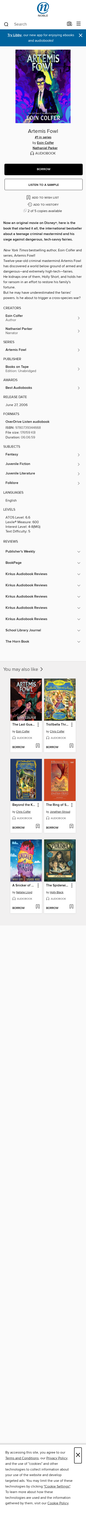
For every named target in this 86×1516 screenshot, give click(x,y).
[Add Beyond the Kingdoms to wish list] (37, 826)
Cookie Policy (57, 1503)
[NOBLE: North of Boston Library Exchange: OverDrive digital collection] (43, 9)
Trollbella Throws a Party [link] (57, 725)
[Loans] (69, 24)
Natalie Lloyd (24, 892)
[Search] (6, 24)
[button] (43, 169)
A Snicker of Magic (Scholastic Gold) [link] (24, 886)
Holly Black (57, 892)
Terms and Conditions (22, 1458)
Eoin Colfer (45, 143)
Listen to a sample (43, 185)
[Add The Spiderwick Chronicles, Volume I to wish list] (71, 907)
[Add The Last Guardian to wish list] (37, 746)
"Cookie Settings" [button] (57, 1486)
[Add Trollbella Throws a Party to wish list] (71, 746)
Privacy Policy (56, 1458)
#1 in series (43, 137)
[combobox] (34, 24)
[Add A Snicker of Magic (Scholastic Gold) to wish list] (37, 907)
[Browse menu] (79, 24)
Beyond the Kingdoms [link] (24, 805)
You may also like (21, 669)
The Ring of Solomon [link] (57, 805)
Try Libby (14, 35)
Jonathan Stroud (60, 812)
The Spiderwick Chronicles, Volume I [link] (57, 886)
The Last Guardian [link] (24, 725)
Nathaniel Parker (45, 148)
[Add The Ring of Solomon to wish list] (71, 826)
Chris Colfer (57, 731)
